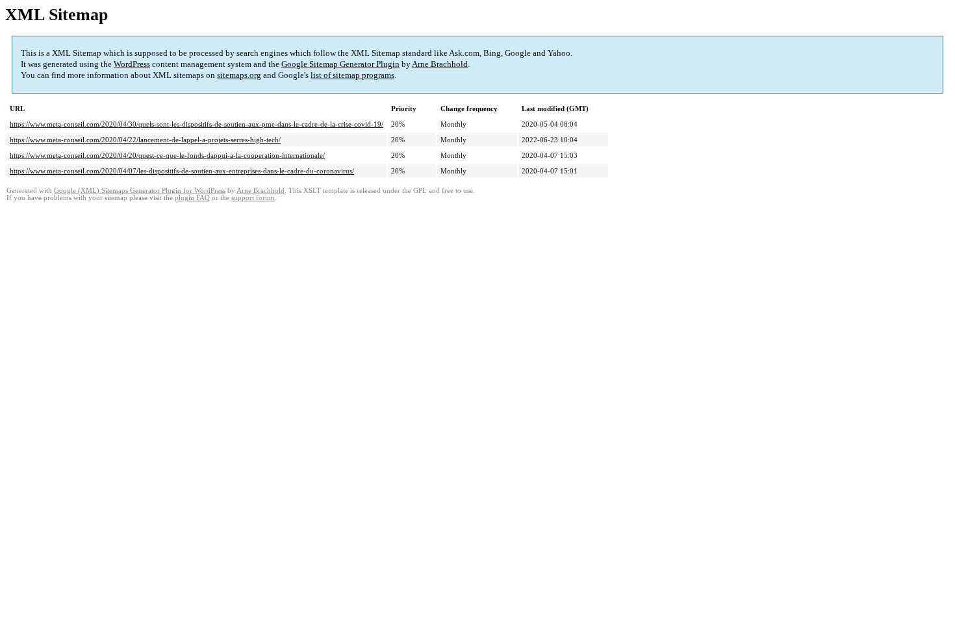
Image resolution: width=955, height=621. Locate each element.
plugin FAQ (192, 197)
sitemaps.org (239, 75)
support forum (253, 197)
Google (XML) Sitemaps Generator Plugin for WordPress (139, 190)
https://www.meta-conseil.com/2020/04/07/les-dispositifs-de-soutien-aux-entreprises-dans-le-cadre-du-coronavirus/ (182, 171)
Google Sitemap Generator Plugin (340, 64)
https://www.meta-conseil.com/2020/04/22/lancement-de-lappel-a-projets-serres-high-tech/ (145, 140)
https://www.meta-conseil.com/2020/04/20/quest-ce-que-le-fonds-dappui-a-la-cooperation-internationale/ (167, 155)
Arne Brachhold (440, 64)
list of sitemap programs (352, 75)
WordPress (132, 64)
